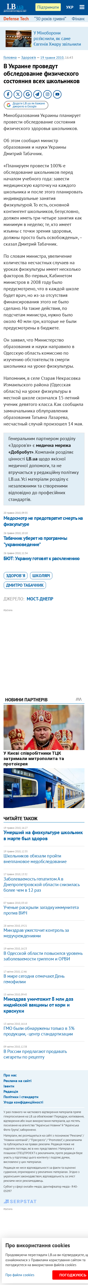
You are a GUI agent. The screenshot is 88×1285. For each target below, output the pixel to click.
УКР (69, 7)
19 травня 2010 (52, 57)
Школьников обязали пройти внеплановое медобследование (35, 858)
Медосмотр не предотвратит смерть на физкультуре (43, 521)
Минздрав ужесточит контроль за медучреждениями (36, 933)
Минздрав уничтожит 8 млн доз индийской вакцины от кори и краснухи (38, 1005)
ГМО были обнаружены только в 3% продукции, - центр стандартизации (39, 1031)
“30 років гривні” (50, 18)
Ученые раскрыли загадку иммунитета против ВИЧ (41, 910)
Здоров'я (28, 57)
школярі (41, 575)
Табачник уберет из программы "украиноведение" (35, 541)
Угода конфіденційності (23, 1102)
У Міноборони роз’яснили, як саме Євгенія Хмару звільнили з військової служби (57, 41)
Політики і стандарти (21, 1096)
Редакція (11, 1091)
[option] (44, 38)
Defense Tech (16, 18)
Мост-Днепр (40, 599)
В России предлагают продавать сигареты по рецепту (35, 1054)
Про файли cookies (19, 1275)
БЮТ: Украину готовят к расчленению (41, 558)
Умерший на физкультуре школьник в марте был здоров (43, 835)
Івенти (9, 1086)
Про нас (10, 1075)
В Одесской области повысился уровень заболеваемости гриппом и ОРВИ (43, 956)
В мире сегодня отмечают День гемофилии (34, 979)
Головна (10, 57)
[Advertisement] (44, 646)
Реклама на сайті (17, 1080)
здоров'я (15, 575)
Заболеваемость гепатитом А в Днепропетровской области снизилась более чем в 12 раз (41, 884)
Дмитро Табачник (25, 585)
